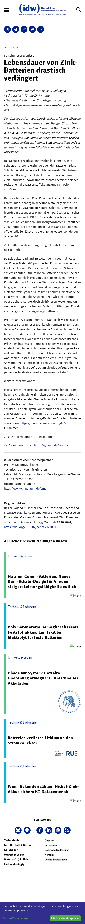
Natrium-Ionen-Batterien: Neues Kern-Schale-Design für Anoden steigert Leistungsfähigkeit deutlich (42, 581)
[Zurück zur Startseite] (42, 9)
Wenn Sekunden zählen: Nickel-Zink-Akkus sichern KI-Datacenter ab (43, 789)
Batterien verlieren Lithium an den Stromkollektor (40, 740)
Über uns (49, 840)
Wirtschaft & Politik (16, 859)
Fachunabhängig (14, 864)
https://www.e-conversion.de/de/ (42, 423)
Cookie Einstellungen (56, 859)
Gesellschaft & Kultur (17, 845)
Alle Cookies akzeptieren (65, 918)
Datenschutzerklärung (57, 850)
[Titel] (7, 29)
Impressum (51, 845)
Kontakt (49, 854)
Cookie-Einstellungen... (16, 918)
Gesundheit (11, 850)
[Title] (24, 29)
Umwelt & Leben (14, 855)
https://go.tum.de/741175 (51, 445)
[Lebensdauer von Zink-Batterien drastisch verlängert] (15, 29)
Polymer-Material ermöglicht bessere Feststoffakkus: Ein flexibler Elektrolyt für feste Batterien (43, 632)
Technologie (12, 840)
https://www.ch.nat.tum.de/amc (25, 488)
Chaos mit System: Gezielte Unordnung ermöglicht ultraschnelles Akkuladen (43, 678)
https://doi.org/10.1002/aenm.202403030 (31, 527)
